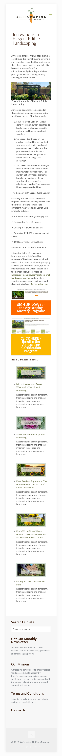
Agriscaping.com (39, 284)
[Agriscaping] (31, 15)
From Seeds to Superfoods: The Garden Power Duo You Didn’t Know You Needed (31, 484)
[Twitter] (26, 746)
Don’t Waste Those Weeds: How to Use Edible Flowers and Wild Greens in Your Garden (31, 534)
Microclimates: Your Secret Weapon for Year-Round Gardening (29, 387)
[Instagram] (40, 746)
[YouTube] (31, 746)
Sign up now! (28, 653)
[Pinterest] (35, 746)
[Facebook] (22, 746)
